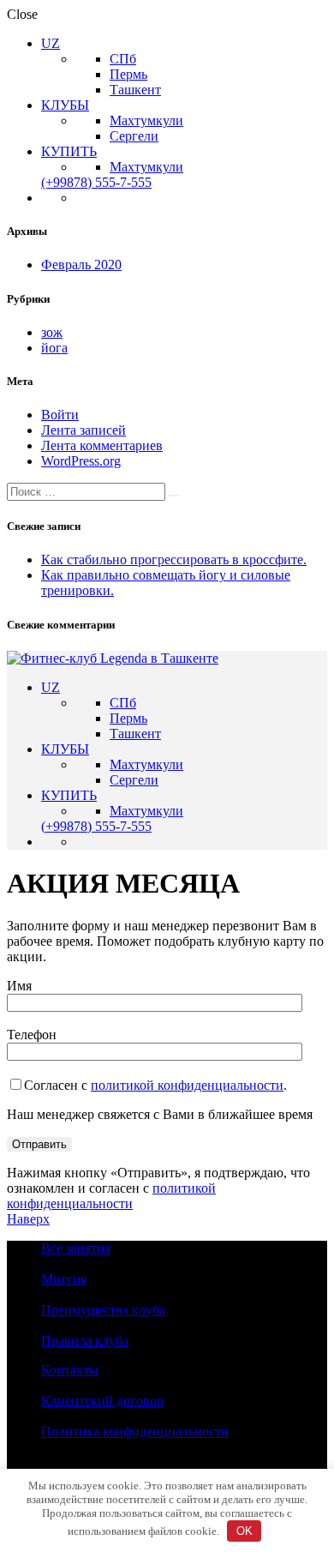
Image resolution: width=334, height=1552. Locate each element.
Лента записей (83, 430)
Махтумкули (146, 120)
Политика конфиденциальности (135, 1431)
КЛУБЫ (65, 105)
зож (52, 332)
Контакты (69, 1370)
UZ (50, 43)
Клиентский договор (102, 1400)
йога (54, 347)
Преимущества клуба (103, 1309)
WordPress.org (81, 461)
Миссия (63, 1279)
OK (244, 1531)
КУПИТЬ (69, 151)
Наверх (28, 1219)
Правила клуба (84, 1340)
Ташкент (135, 89)
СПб (123, 58)
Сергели (134, 136)
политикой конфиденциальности (187, 1085)
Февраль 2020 (81, 264)
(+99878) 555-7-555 (96, 182)
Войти (60, 414)
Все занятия (75, 1248)
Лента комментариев (102, 445)
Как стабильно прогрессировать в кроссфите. (174, 559)
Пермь (128, 74)
